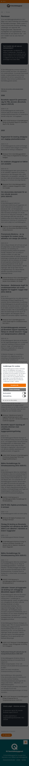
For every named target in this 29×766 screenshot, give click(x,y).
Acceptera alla (14, 385)
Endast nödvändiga (14, 389)
